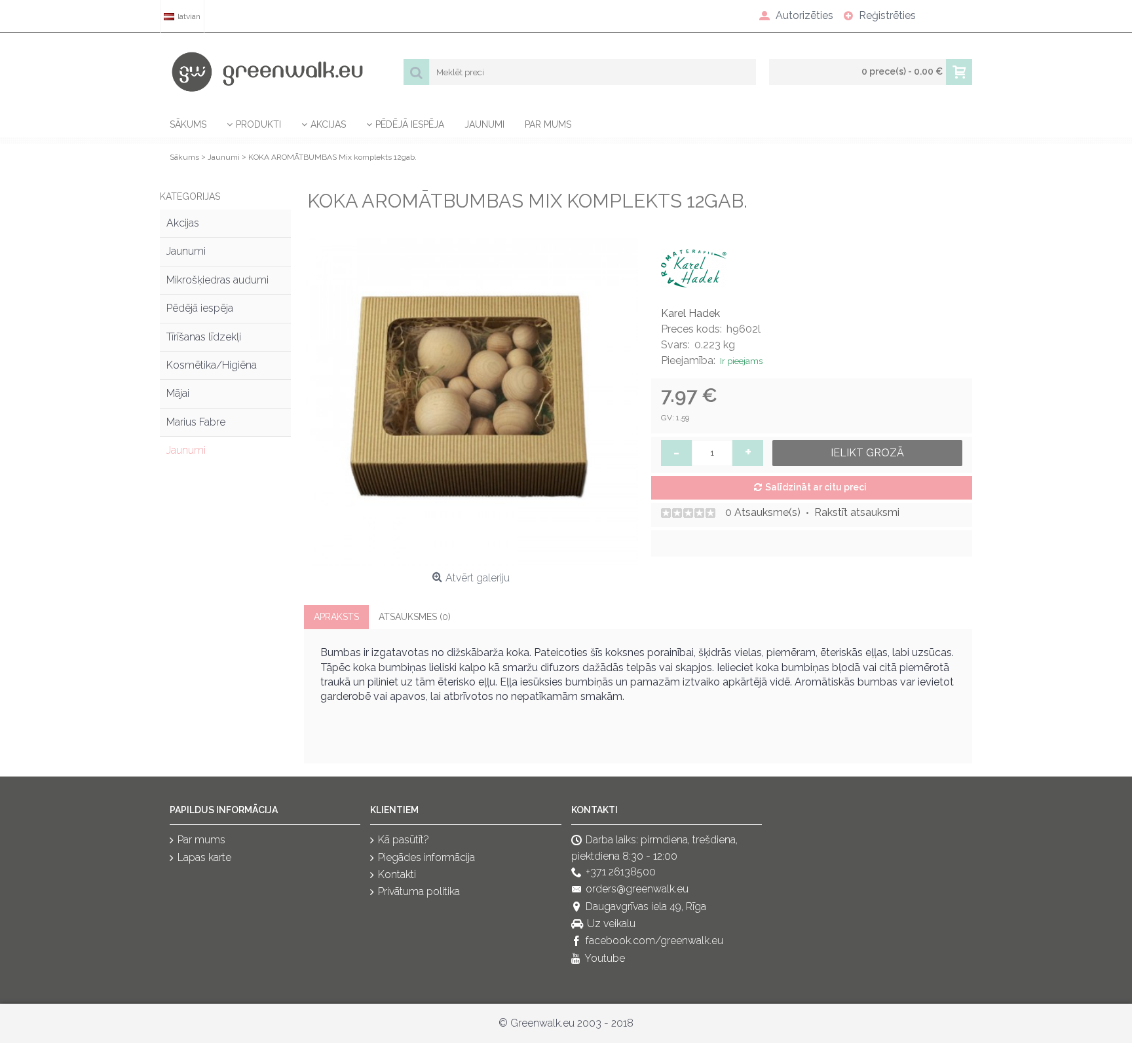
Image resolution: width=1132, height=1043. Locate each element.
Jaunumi (186, 251)
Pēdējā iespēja (199, 308)
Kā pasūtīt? (403, 839)
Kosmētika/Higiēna (211, 365)
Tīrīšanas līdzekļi (203, 337)
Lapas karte (204, 857)
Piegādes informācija (426, 857)
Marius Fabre (195, 422)
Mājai (177, 393)
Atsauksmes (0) (415, 617)
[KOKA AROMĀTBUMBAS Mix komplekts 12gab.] (471, 399)
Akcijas (182, 223)
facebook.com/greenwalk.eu (654, 941)
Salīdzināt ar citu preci (816, 487)
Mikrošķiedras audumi (217, 280)
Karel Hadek (690, 313)
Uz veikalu (611, 923)
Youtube (604, 958)
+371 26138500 (621, 872)
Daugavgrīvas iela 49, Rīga (646, 906)
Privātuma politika (419, 892)
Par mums (201, 839)
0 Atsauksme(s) (763, 512)
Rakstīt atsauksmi (856, 512)
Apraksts (336, 617)
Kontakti (397, 874)
